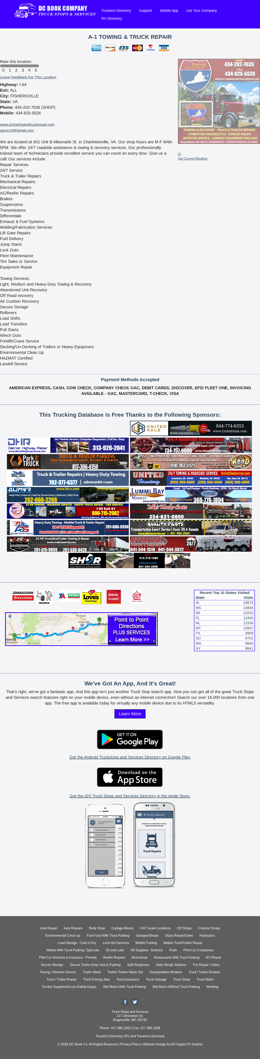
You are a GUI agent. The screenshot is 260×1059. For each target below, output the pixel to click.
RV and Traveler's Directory (145, 1036)
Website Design (154, 1044)
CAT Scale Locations (155, 928)
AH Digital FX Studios (187, 1044)
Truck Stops (181, 979)
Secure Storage (52, 965)
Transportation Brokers (165, 972)
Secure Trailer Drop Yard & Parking (95, 965)
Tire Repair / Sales (206, 965)
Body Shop (97, 928)
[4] (29, 65)
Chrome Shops (209, 928)
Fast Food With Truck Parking (108, 935)
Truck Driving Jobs (96, 979)
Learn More (130, 713)
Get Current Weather (193, 158)
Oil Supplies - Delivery (147, 950)
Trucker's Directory (109, 1036)
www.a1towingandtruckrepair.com (27, 125)
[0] (3, 65)
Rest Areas (139, 957)
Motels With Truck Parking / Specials (73, 950)
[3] (23, 65)
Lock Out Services (116, 943)
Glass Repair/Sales (179, 935)
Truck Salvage (156, 979)
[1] (9, 65)
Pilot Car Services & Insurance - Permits (68, 957)
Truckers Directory (116, 11)
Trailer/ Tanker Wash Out (125, 972)
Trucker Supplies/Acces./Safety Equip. (69, 986)
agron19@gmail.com (17, 130)
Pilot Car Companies (198, 950)
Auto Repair (48, 928)
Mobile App (169, 11)
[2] (16, 65)
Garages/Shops (147, 935)
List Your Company (201, 11)
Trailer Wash (92, 972)
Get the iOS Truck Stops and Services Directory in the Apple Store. (130, 796)
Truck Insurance (127, 979)
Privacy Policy (130, 1044)
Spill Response (138, 965)
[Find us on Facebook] (125, 1003)
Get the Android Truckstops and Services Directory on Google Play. (130, 757)
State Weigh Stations (171, 965)
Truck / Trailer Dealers (204, 972)
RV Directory (111, 18)
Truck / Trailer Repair (62, 979)
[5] (35, 65)
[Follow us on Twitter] (135, 1003)
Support (145, 11)
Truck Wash (205, 979)
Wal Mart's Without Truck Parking (176, 986)
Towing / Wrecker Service (58, 972)
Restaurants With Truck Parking (176, 957)
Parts (173, 950)
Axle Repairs (73, 928)
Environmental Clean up (62, 935)
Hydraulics (207, 935)
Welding (212, 986)
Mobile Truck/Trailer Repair (183, 943)
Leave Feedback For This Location (28, 77)
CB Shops (184, 928)
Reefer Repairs (114, 957)
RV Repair (213, 957)
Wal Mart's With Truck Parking (124, 986)
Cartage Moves (122, 928)
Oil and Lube (115, 950)
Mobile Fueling (146, 943)
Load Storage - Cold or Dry (77, 943)
